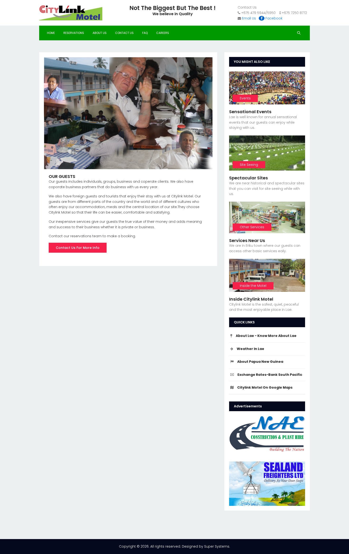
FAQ (145, 33)
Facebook (273, 18)
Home (51, 33)
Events (245, 98)
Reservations (73, 33)
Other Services (252, 227)
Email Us (249, 18)
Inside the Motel (253, 285)
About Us (100, 33)
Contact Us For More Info (77, 247)
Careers (162, 33)
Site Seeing (249, 164)
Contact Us (124, 33)
